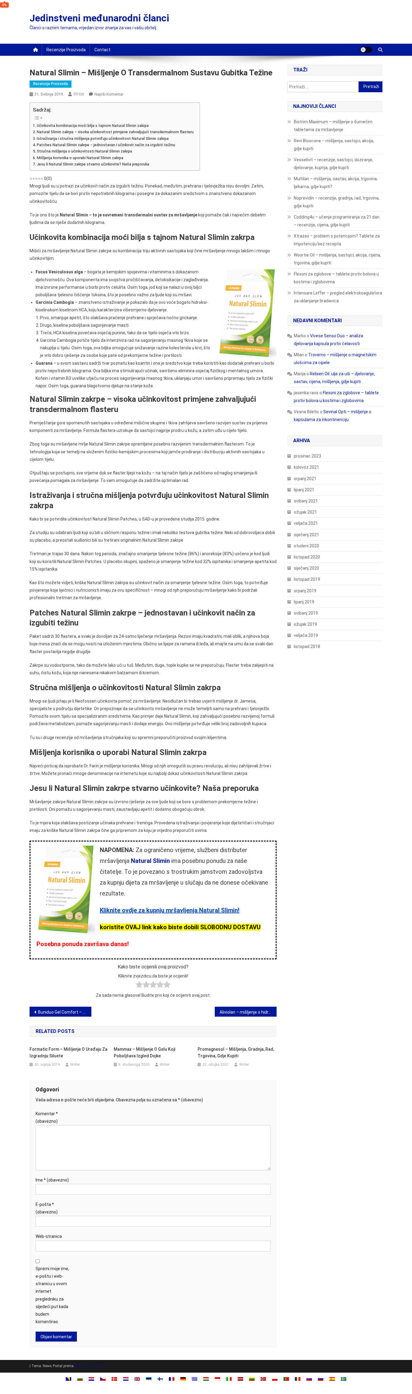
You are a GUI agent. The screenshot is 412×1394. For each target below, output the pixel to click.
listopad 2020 (307, 557)
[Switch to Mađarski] (206, 1379)
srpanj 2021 (305, 478)
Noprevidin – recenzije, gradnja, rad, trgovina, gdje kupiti (336, 202)
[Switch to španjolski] (332, 1379)
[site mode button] (366, 50)
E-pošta (47, 1208)
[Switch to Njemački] (183, 1379)
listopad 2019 (307, 579)
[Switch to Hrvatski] (91, 1379)
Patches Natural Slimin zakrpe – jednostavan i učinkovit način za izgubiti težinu (106, 145)
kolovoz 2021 (306, 467)
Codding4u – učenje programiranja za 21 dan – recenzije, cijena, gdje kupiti (336, 221)
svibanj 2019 (306, 613)
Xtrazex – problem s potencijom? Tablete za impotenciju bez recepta (337, 240)
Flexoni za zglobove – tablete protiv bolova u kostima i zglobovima (336, 278)
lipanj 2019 (304, 601)
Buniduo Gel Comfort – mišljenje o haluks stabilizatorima (64, 1012)
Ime (52, 1180)
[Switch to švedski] (343, 1379)
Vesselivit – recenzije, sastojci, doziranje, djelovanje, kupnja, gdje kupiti (333, 163)
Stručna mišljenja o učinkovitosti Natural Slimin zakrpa (84, 151)
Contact (102, 49)
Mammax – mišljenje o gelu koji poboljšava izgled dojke (144, 1052)
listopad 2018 (307, 646)
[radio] (139, 985)
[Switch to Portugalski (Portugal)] (286, 1379)
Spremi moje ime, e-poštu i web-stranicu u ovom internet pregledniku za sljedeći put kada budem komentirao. (52, 1295)
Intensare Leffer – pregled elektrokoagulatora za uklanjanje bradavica (338, 297)
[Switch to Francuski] (171, 1379)
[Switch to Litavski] (252, 1379)
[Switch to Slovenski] (320, 1379)
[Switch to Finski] (160, 1379)
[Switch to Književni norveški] (263, 1379)
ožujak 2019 (305, 624)
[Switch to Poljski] (274, 1379)
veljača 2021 (306, 523)
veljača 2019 (306, 635)
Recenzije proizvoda (66, 49)
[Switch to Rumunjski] (297, 1379)
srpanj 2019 (305, 590)
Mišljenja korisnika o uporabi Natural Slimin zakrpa (80, 158)
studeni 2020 (306, 545)
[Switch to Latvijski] (240, 1379)
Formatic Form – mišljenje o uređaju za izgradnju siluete (68, 1052)
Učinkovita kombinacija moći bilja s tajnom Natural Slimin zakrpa (93, 125)
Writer (78, 94)
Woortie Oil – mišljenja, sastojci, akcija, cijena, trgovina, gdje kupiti (337, 259)
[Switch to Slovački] (309, 1379)
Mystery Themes (88, 1366)
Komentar (47, 1117)
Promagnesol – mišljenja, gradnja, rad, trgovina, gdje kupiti (236, 1052)
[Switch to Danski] (114, 1379)
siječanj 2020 (306, 568)
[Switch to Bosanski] (68, 1379)
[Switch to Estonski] (148, 1379)
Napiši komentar (108, 94)
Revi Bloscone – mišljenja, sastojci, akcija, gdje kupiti (334, 144)
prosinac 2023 (307, 456)
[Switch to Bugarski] (80, 1379)
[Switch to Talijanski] (229, 1379)
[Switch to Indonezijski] (217, 1379)
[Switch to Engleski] (137, 1379)
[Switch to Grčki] (194, 1379)
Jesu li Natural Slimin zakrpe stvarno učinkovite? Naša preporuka (93, 164)
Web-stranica (49, 1236)
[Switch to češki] (103, 1379)
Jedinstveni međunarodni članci (99, 18)
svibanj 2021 (306, 501)
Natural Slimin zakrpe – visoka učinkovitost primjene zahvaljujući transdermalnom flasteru (115, 132)
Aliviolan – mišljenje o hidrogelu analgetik (248, 1012)
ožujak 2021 (305, 512)
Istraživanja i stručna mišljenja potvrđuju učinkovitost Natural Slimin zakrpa (103, 138)
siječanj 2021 (306, 534)
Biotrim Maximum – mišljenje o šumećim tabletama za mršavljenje (333, 125)
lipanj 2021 (304, 489)
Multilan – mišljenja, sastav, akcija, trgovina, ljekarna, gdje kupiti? (336, 182)
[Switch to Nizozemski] (126, 1379)
